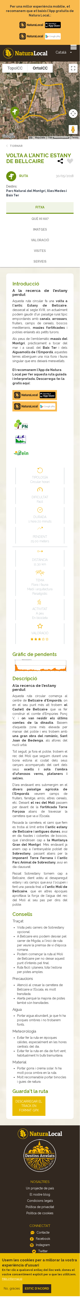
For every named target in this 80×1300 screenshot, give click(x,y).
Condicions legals (40, 1200)
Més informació (12, 1278)
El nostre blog (40, 1194)
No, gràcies (12, 1288)
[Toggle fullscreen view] (73, 68)
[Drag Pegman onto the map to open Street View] (73, 129)
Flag (70, 161)
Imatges (40, 229)
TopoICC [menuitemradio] (15, 68)
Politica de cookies (39, 1213)
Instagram (43, 1245)
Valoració (40, 240)
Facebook (43, 1238)
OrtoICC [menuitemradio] (40, 68)
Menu (73, 47)
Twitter (43, 1251)
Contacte (43, 1232)
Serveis (40, 261)
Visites (40, 251)
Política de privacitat (40, 1207)
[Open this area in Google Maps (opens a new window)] (8, 136)
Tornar (16, 146)
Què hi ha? (40, 219)
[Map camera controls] (73, 113)
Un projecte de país (40, 1188)
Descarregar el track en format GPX (29, 1106)
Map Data (40, 137)
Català (61, 52)
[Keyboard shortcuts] (30, 137)
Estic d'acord (37, 1288)
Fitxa (39, 207)
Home (25, 53)
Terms (75, 137)
